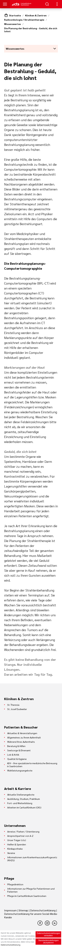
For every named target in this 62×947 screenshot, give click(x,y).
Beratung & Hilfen (16, 745)
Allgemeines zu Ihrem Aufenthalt (24, 737)
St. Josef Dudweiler (17, 709)
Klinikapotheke (15, 848)
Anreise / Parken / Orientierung (23, 831)
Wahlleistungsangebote (19, 770)
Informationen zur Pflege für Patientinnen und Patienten (31, 890)
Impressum (10, 910)
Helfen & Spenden (16, 844)
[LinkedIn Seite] (54, 923)
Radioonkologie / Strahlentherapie (24, 19)
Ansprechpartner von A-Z (20, 835)
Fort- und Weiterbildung (19, 803)
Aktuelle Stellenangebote (20, 794)
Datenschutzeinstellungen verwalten (48, 934)
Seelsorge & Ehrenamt (19, 750)
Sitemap (23, 910)
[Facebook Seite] (40, 923)
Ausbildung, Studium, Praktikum (23, 798)
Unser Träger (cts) (16, 840)
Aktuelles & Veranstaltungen (22, 733)
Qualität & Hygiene (17, 758)
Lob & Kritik (13, 754)
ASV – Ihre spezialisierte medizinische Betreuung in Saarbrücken (32, 765)
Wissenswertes (12, 23)
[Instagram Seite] (47, 923)
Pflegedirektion (15, 884)
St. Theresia (13, 704)
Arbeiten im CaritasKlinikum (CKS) (24, 807)
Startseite (15, 15)
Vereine (11, 852)
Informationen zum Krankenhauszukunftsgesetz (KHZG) (32, 859)
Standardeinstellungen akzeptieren (48, 941)
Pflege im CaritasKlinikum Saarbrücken (26, 895)
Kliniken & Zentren (36, 15)
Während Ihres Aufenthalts (21, 741)
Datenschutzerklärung (43, 910)
